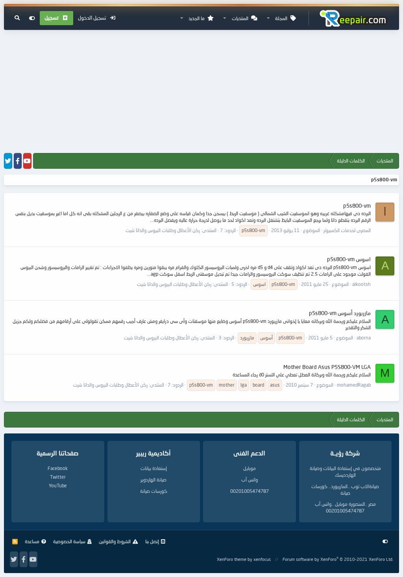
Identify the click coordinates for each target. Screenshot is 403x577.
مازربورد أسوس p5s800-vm (340, 313)
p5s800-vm (357, 205)
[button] (268, 18)
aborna (364, 338)
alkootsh (361, 284)
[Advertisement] (201, 92)
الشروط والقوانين (115, 541)
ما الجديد (197, 18)
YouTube (58, 486)
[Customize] (32, 18)
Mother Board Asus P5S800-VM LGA (327, 366)
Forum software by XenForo (338, 559)
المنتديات (240, 18)
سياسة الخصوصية (69, 541)
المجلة (281, 18)
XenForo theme (231, 559)
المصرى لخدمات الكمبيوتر (347, 230)
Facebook (58, 468)
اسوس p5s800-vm (349, 259)
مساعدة (32, 541)
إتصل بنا (152, 541)
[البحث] (17, 18)
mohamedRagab (354, 385)
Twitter (58, 477)
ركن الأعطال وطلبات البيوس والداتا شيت (163, 230)
